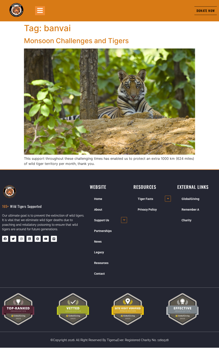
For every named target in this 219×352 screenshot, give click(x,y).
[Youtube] (46, 239)
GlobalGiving (190, 199)
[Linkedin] (30, 239)
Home (98, 199)
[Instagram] (21, 239)
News (98, 241)
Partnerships (103, 231)
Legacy (99, 252)
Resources (101, 263)
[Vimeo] (54, 239)
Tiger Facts (145, 199)
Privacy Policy (147, 209)
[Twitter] (13, 239)
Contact (99, 273)
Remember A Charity (190, 215)
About (98, 209)
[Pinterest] (38, 239)
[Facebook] (5, 239)
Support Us (101, 220)
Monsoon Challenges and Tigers (76, 41)
